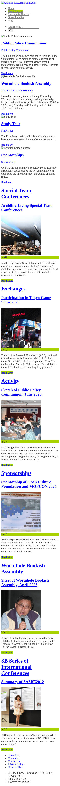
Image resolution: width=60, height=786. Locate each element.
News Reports (15, 11)
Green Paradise (16, 17)
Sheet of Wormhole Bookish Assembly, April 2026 (25, 582)
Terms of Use (15, 767)
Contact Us (14, 761)
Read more (7, 73)
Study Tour (10, 124)
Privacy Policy (15, 764)
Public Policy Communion (23, 43)
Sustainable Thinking (19, 14)
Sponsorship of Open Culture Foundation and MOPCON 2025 (29, 484)
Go (10, 30)
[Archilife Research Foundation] (18, 2)
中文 (10, 20)
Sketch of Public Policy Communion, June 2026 (21, 392)
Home (11, 8)
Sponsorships (12, 155)
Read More (7, 280)
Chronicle (13, 758)
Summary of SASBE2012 (22, 682)
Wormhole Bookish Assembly (26, 83)
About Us (13, 755)
